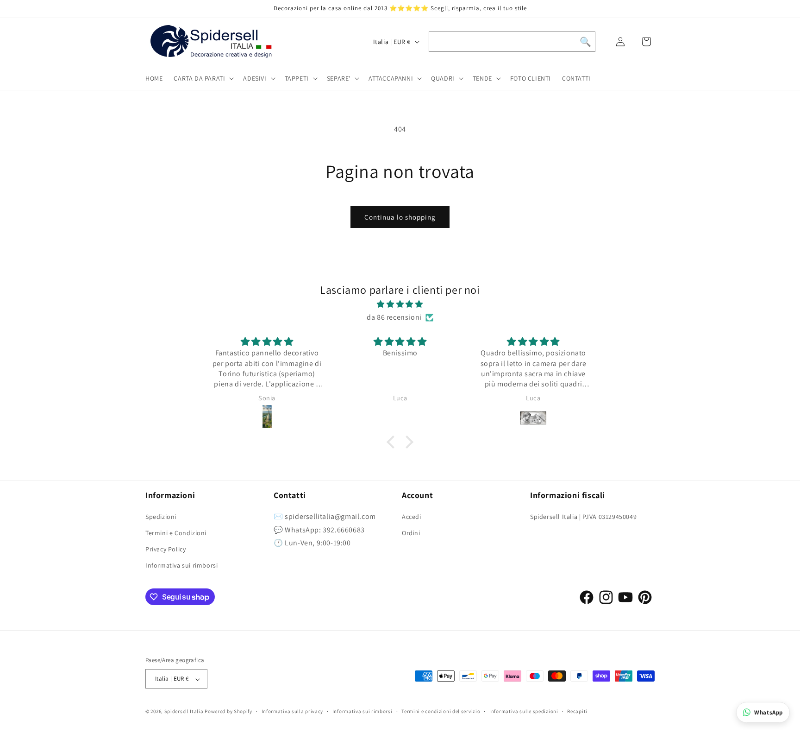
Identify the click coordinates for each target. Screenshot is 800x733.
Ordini (411, 533)
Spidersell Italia (184, 711)
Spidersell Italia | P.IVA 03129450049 (583, 516)
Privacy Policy (165, 549)
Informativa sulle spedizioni (523, 711)
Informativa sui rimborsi (181, 565)
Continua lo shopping (400, 217)
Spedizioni (160, 516)
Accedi (411, 516)
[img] (400, 304)
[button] (203, 78)
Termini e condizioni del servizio (440, 711)
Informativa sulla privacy (293, 711)
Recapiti (577, 711)
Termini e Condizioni (175, 533)
